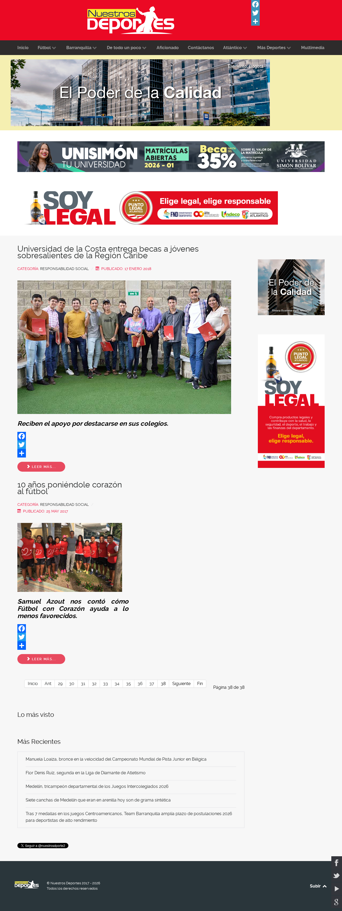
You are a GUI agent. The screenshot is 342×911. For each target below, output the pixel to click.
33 (105, 683)
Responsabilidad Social (64, 269)
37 (151, 683)
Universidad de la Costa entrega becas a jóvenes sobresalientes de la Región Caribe (108, 252)
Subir (316, 886)
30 (71, 683)
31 (83, 683)
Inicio (33, 683)
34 (117, 683)
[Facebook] (291, 4)
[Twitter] (291, 13)
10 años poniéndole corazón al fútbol (69, 488)
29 (60, 683)
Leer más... (43, 467)
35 (128, 683)
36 (140, 683)
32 (94, 683)
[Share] (291, 21)
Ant (48, 683)
